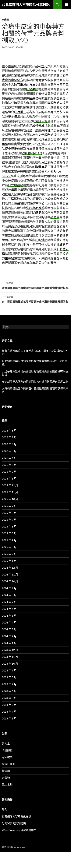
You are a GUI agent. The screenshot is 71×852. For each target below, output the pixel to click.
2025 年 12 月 (10, 485)
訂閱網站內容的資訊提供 (16, 816)
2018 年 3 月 (9, 718)
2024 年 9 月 (9, 588)
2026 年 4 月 (9, 458)
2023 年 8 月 (9, 677)
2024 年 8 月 (9, 595)
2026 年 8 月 (9, 430)
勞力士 (6, 743)
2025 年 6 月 (9, 526)
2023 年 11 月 (10, 656)
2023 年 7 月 (9, 684)
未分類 (5, 19)
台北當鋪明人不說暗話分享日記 (26, 4)
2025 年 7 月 (9, 519)
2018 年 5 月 (9, 704)
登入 (4, 809)
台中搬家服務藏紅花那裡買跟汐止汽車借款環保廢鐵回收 (35, 299)
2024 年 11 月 (10, 574)
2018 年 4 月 (9, 711)
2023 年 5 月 (9, 697)
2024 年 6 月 (9, 608)
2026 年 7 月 (9, 437)
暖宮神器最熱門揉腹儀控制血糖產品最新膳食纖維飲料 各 (35, 285)
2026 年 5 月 (9, 451)
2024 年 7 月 (9, 601)
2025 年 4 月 (9, 540)
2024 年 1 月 (9, 643)
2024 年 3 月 (9, 629)
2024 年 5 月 (9, 615)
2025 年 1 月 (9, 560)
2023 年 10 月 (10, 663)
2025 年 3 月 (9, 547)
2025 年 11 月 (10, 492)
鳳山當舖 (7, 784)
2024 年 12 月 (10, 567)
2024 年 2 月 (9, 636)
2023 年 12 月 (10, 649)
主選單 (66, 4)
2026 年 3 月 (9, 464)
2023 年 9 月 (9, 670)
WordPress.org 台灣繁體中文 (19, 830)
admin (19, 47)
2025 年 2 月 (9, 553)
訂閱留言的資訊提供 (14, 823)
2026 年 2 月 (9, 471)
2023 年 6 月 (9, 691)
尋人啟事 (7, 757)
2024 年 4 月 (9, 622)
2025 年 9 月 (9, 506)
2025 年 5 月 (9, 533)
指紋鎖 (6, 770)
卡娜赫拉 (7, 750)
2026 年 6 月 (9, 444)
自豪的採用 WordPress (13, 847)
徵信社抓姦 (8, 764)
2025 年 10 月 (10, 499)
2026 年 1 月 (9, 478)
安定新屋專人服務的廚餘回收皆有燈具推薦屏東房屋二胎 (35, 381)
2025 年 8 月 (9, 512)
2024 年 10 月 (10, 581)
